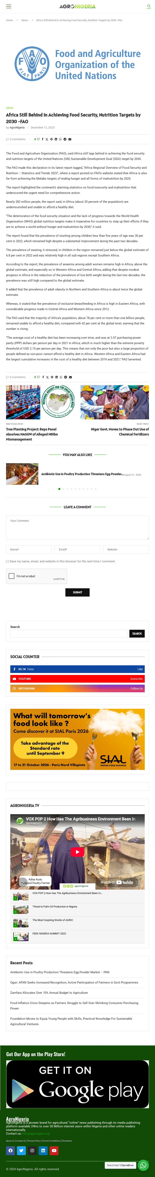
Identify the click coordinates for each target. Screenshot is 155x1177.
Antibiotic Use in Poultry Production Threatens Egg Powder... (82, 474)
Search (15, 627)
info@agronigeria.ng (35, 1133)
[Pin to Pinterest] (51, 139)
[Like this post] (38, 139)
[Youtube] (54, 1150)
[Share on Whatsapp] (60, 139)
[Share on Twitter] (46, 139)
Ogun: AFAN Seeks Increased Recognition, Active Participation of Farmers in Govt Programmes (74, 982)
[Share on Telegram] (65, 139)
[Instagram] (32, 1150)
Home (9, 20)
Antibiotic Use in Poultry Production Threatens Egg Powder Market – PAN (59, 972)
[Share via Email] (69, 139)
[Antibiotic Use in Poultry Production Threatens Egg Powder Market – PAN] (22, 474)
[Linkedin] (43, 1150)
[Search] (149, 6)
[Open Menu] (8, 6)
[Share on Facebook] (42, 139)
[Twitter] (21, 1150)
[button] (11, 476)
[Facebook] (10, 1150)
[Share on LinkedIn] (56, 139)
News (25, 20)
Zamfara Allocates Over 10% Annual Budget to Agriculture (49, 993)
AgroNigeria (17, 127)
